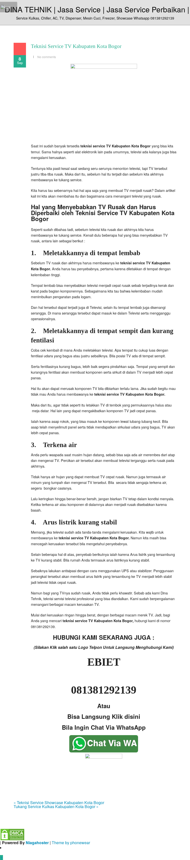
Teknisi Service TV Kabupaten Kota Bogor (76, 46)
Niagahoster (37, 842)
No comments (46, 57)
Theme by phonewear (71, 842)
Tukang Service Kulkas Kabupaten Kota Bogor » (56, 806)
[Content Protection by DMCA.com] (12, 834)
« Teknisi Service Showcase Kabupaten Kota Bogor (59, 802)
